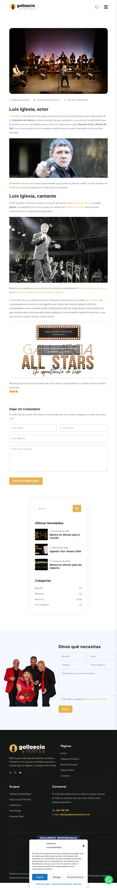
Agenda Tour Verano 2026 (65, 551)
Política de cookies (43, 884)
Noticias (39, 599)
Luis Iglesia (93, 300)
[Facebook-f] (10, 773)
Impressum (77, 884)
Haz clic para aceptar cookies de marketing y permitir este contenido (58, 350)
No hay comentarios (78, 100)
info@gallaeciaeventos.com (75, 814)
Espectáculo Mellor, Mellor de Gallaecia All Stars (40, 292)
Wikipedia (17, 187)
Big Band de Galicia (81, 203)
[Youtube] (20, 773)
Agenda (39, 588)
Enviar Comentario (26, 481)
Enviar (65, 709)
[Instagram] (15, 773)
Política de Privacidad (95, 699)
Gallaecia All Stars (75, 207)
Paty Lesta (83, 288)
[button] (83, 845)
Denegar (57, 877)
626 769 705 (62, 810)
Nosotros (39, 593)
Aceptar (40, 877)
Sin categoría (42, 604)
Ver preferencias (75, 877)
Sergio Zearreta (98, 288)
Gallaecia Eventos (20, 100)
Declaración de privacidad (61, 884)
